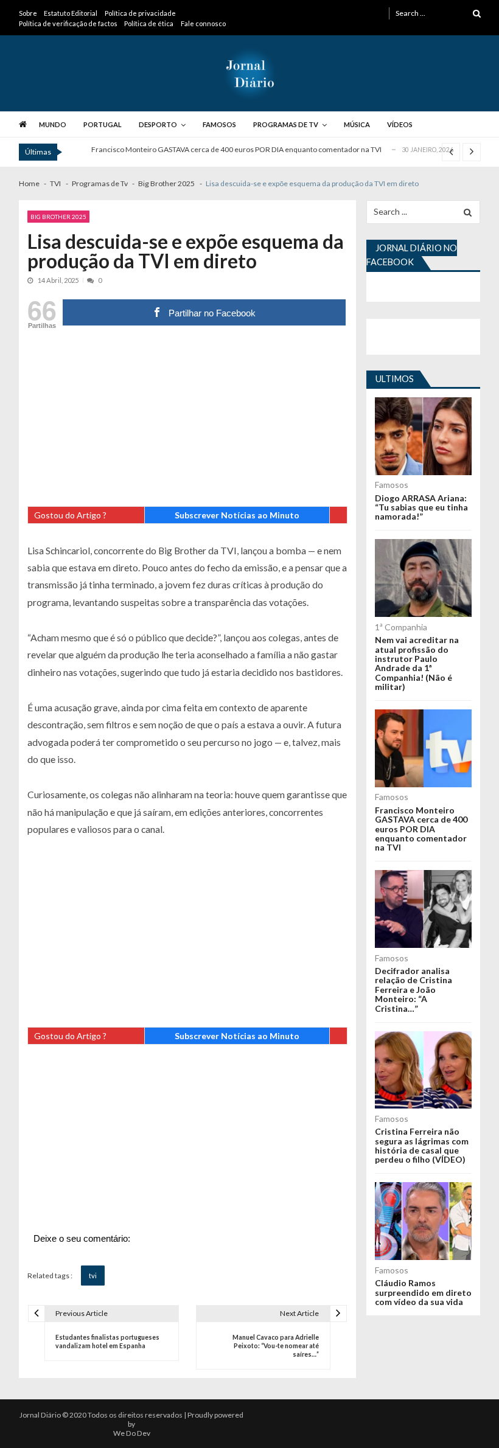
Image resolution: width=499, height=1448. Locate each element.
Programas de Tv (285, 124)
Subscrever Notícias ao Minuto (237, 515)
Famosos (219, 124)
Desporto (158, 124)
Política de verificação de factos (68, 23)
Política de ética (148, 23)
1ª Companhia (401, 627)
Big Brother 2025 (58, 216)
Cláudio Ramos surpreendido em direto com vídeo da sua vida (423, 1292)
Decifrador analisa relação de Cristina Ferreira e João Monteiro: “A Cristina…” (413, 989)
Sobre (28, 13)
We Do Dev (131, 1433)
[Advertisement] (187, 421)
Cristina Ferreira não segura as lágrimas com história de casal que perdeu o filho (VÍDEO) (422, 1145)
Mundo (52, 124)
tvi (93, 1275)
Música (357, 124)
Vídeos (400, 124)
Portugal (102, 124)
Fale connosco (203, 23)
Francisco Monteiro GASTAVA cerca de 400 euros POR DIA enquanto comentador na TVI (236, 149)
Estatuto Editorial (70, 13)
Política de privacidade (140, 13)
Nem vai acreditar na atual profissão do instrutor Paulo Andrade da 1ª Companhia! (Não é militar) (417, 663)
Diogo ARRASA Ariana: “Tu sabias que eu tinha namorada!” (421, 507)
